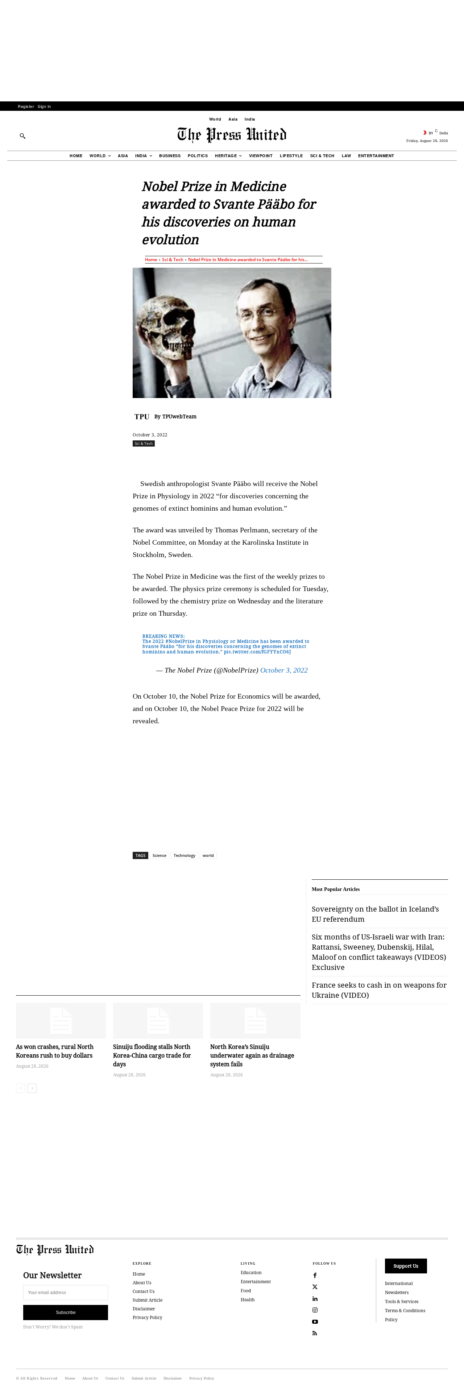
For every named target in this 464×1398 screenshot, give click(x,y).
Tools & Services (401, 1301)
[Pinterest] (267, 459)
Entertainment (256, 1281)
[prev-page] (20, 1088)
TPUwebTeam (179, 416)
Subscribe (66, 1312)
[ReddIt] (217, 459)
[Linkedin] (250, 459)
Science (159, 855)
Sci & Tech (172, 259)
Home (151, 259)
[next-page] (32, 1088)
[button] (22, 135)
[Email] (284, 459)
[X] (200, 459)
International (399, 1283)
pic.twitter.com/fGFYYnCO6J (257, 652)
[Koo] (450, 459)
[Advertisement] (232, 50)
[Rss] (315, 1333)
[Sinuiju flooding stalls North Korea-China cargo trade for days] (158, 1021)
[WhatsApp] (234, 459)
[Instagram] (315, 1310)
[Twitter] (315, 1287)
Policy (391, 1320)
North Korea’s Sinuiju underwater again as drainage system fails (252, 1055)
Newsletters (397, 1292)
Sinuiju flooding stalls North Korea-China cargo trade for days (152, 1055)
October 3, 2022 (284, 670)
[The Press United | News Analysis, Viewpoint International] (232, 135)
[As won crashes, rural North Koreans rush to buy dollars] (61, 1021)
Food (246, 1291)
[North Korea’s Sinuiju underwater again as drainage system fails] (255, 1021)
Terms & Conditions (405, 1310)
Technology (184, 855)
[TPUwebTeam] (143, 416)
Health (248, 1300)
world (208, 855)
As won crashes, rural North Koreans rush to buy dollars (55, 1051)
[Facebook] (184, 459)
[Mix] (334, 459)
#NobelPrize (180, 641)
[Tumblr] (300, 459)
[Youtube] (315, 1322)
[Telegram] (317, 459)
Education (251, 1272)
